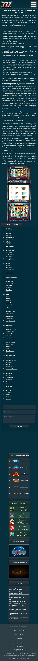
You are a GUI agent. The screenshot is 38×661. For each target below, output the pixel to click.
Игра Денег (8, 268)
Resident (22, 507)
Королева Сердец (9, 361)
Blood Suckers (8, 351)
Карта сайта (19, 650)
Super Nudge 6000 (9, 339)
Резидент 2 (7, 299)
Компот (7, 295)
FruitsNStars (8, 282)
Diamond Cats (8, 247)
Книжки (7, 395)
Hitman (6, 347)
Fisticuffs (7, 242)
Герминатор (8, 387)
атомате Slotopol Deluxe (9, 107)
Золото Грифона (9, 343)
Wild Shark (7, 290)
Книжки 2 (9, 303)
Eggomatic (7, 286)
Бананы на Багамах (10, 369)
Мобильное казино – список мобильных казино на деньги (17, 602)
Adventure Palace (9, 330)
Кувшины (8, 399)
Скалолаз (7, 365)
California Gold (8, 317)
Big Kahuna (7, 229)
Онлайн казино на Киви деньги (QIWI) (18, 614)
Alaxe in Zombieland (10, 278)
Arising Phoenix (9, 259)
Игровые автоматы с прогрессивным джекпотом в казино (17, 597)
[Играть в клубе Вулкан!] (19, 545)
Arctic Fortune (8, 251)
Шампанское (8, 382)
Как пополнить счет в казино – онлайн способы (17, 606)
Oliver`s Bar (22, 532)
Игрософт (19, 634)
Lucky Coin (7, 326)
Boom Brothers (8, 238)
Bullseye (6, 264)
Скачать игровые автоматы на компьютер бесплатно (17, 588)
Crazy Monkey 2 (9, 321)
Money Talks (8, 334)
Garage (22, 513)
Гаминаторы (19, 631)
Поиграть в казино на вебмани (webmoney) (17, 610)
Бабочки (7, 234)
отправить (19, 426)
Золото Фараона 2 (9, 356)
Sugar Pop (7, 374)
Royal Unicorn (8, 255)
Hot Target (7, 391)
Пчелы (7, 308)
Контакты (19, 646)
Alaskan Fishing (9, 312)
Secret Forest (8, 273)
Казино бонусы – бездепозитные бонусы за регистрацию (18, 592)
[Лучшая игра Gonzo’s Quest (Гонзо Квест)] (19, 566)
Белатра (19, 638)
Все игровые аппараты (19, 627)
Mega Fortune (8, 378)
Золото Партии (23, 526)
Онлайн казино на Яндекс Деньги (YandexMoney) (18, 617)
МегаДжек (33, 107)
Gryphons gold (22, 520)
